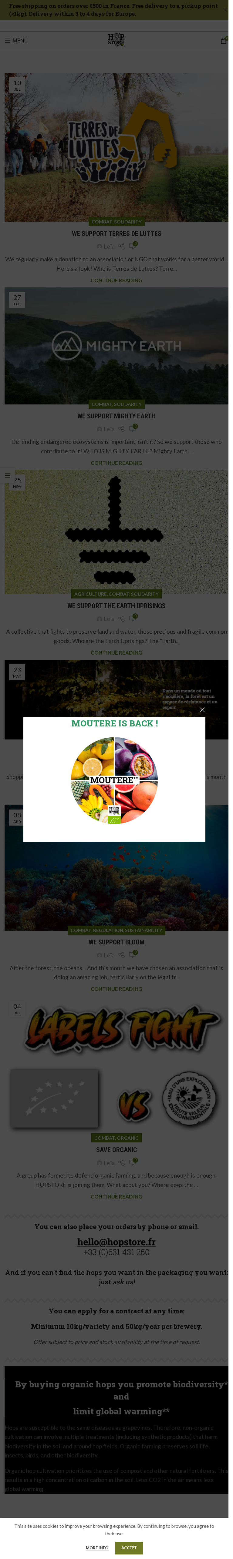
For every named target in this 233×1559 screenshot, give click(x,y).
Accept (129, 1547)
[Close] (202, 709)
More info (97, 1547)
